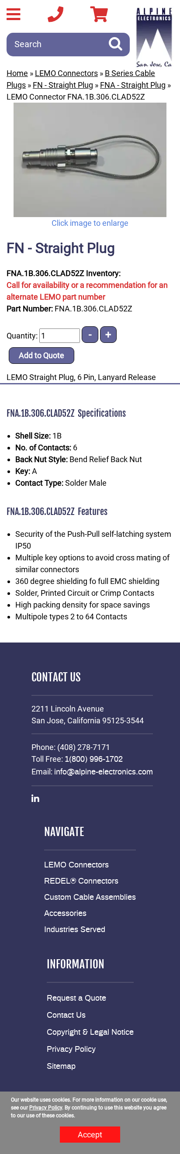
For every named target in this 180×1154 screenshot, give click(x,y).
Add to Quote (41, 355)
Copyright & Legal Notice (90, 1033)
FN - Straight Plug (63, 85)
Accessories (65, 914)
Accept (90, 1134)
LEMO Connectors (66, 73)
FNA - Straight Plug (133, 85)
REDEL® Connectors (81, 881)
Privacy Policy (71, 1050)
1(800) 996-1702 (94, 760)
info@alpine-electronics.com (103, 772)
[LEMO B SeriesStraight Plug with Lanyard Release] (90, 160)
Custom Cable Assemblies (90, 898)
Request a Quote (76, 998)
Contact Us (66, 1015)
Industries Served (74, 930)
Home (17, 73)
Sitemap (61, 1067)
